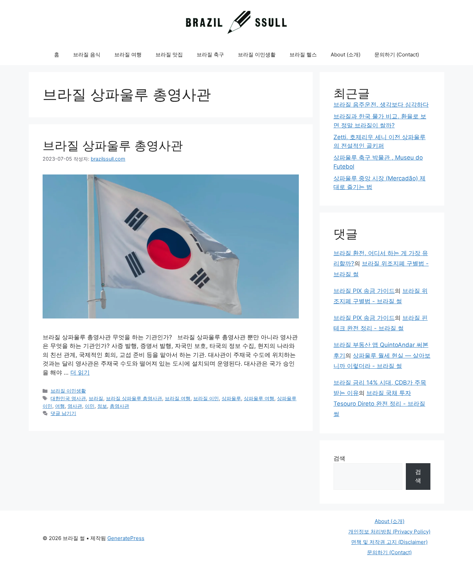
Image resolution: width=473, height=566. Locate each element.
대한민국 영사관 (68, 398)
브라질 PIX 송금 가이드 (364, 290)
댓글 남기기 (63, 413)
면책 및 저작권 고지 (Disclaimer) (389, 542)
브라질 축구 (210, 54)
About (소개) (345, 54)
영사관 (75, 406)
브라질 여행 (128, 54)
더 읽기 (80, 372)
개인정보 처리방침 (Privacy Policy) (389, 531)
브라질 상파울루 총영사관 (113, 145)
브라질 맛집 (169, 54)
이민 (90, 406)
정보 (102, 406)
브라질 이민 (206, 398)
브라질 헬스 (303, 54)
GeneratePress (125, 538)
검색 (339, 458)
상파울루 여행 (259, 398)
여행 (60, 406)
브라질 (96, 398)
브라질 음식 (86, 54)
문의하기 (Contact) (396, 54)
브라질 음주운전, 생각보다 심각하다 (381, 104)
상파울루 (231, 398)
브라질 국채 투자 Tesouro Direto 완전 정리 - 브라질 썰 (379, 403)
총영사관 (119, 406)
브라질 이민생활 (257, 54)
